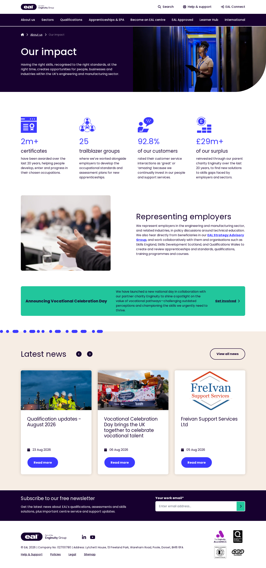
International (235, 20)
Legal (72, 554)
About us (28, 20)
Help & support (31, 554)
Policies (55, 554)
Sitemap (90, 554)
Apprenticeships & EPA (106, 20)
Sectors (47, 20)
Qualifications (71, 20)
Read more (43, 462)
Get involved (225, 301)
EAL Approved (182, 20)
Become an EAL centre (147, 20)
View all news (228, 354)
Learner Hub (209, 20)
